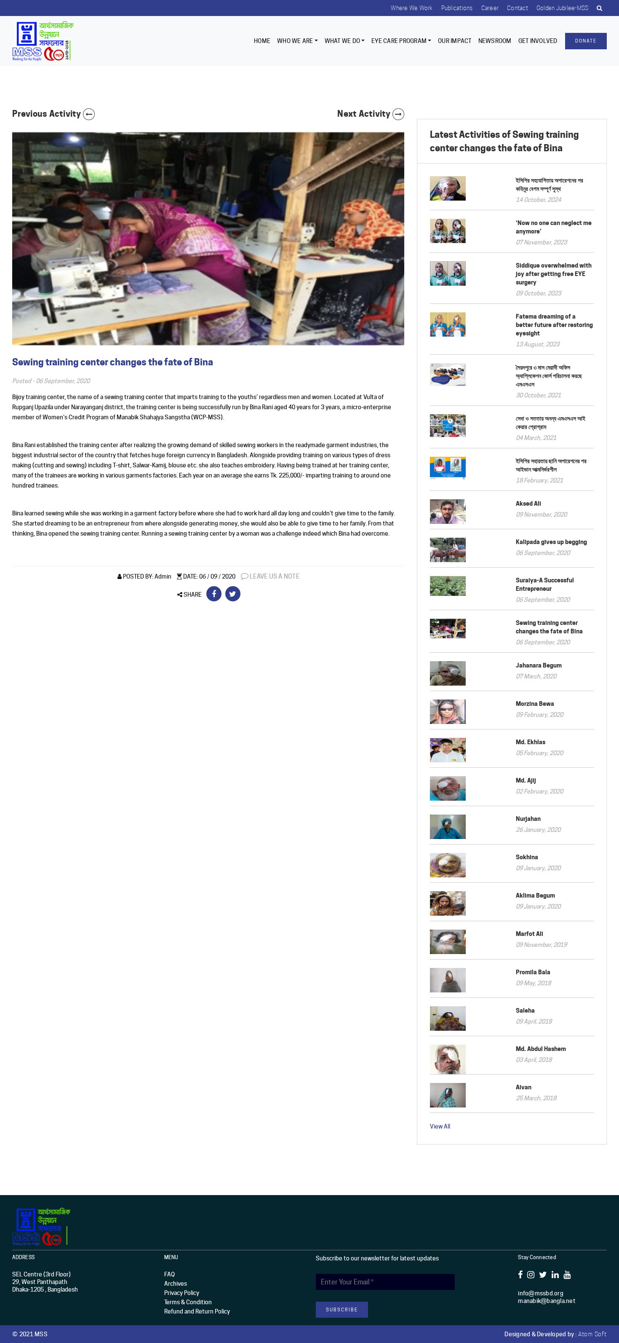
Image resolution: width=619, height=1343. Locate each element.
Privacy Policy (181, 1292)
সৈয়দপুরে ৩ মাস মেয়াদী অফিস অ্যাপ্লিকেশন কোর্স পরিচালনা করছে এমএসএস (549, 376)
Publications (457, 8)
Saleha (525, 1010)
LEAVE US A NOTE (273, 576)
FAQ (169, 1274)
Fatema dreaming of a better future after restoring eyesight (554, 325)
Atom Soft (592, 1334)
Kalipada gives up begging (551, 541)
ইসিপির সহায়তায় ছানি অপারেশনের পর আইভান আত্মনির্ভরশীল (551, 465)
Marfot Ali (529, 933)
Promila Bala (533, 972)
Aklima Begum (535, 895)
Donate (586, 41)
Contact (517, 8)
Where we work (411, 8)
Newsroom (495, 41)
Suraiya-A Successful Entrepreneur (545, 584)
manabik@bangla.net (547, 1300)
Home (262, 41)
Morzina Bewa (535, 703)
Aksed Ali (528, 503)
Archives (175, 1283)
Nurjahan (528, 818)
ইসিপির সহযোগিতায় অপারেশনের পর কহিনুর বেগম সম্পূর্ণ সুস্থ (549, 184)
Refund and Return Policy (197, 1311)
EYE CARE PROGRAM (399, 41)
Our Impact (455, 41)
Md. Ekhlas (530, 741)
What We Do (342, 41)
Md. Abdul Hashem (541, 1048)
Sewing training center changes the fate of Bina (549, 627)
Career (490, 8)
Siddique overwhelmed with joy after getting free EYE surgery (554, 274)
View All (440, 1126)
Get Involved (538, 41)
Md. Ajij (526, 780)
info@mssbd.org (540, 1293)
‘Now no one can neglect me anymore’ (554, 227)
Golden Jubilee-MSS (562, 8)
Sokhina (527, 856)
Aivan (523, 1087)
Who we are (295, 41)
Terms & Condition (188, 1302)
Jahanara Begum (539, 665)
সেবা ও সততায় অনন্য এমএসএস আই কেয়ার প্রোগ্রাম (550, 422)
